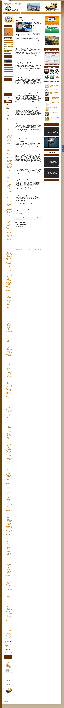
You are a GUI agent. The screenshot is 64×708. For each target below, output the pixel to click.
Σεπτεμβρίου (8, 642)
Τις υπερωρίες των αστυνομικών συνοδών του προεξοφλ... (9, 140)
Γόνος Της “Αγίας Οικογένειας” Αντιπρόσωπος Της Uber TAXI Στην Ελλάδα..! (54, 113)
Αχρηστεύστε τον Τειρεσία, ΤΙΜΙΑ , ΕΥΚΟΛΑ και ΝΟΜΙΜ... (9, 411)
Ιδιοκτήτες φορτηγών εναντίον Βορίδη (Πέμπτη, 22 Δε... (9, 287)
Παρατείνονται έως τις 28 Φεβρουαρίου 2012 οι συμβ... (9, 128)
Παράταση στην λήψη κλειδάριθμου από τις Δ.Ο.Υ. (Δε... (8, 229)
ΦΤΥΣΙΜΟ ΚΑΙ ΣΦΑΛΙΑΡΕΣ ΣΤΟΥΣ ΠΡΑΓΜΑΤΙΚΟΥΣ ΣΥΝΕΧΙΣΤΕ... (9, 356)
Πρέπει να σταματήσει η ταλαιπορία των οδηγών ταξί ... (9, 414)
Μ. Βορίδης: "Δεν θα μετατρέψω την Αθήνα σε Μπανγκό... (9, 372)
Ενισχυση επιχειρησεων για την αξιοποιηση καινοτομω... (9, 132)
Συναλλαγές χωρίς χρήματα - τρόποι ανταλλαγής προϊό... (9, 496)
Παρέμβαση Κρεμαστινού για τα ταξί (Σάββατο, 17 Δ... (9, 402)
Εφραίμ (32, 217)
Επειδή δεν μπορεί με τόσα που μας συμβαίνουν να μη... (9, 535)
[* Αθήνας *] (9, 28)
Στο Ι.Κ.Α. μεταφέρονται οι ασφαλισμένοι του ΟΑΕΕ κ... (9, 633)
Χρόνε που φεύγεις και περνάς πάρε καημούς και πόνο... (9, 124)
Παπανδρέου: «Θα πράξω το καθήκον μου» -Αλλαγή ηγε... (9, 176)
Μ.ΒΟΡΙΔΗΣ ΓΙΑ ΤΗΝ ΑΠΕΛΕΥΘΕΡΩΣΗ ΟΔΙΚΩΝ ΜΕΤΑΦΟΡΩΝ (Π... (9, 296)
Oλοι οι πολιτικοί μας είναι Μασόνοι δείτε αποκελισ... (8, 551)
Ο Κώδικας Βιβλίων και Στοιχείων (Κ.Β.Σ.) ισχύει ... (9, 233)
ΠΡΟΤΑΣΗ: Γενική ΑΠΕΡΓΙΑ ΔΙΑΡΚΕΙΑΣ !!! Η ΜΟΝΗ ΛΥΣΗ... (9, 572)
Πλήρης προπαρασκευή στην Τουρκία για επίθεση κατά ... (9, 204)
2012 (6, 119)
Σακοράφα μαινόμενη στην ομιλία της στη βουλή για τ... (9, 480)
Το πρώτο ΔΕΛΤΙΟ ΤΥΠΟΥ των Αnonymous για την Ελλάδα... (9, 520)
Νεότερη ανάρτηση (19, 249)
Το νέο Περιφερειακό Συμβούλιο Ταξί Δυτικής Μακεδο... (9, 617)
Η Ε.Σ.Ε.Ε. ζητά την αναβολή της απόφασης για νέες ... (9, 225)
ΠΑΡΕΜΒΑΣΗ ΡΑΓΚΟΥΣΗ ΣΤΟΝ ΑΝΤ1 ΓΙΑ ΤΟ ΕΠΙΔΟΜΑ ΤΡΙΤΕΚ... (9, 324)
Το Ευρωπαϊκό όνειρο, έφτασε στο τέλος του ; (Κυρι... (9, 559)
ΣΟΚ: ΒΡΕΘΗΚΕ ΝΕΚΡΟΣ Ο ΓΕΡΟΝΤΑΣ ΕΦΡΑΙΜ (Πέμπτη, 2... (8, 145)
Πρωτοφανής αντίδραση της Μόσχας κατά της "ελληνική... (9, 244)
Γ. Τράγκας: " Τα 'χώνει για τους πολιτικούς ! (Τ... (9, 504)
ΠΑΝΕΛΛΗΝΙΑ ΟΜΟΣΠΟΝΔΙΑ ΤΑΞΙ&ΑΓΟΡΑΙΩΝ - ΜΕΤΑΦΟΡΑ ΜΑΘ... (9, 136)
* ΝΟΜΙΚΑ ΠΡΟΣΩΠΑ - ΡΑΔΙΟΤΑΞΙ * (8, 51)
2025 (6, 104)
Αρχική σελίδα (28, 249)
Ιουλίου (7, 645)
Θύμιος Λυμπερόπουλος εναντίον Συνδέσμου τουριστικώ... (9, 476)
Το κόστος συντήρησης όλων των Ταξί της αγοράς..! (54, 93)
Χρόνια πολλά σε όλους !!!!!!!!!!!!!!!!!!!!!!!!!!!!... (9, 259)
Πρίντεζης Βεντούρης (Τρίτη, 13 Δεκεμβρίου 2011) (8, 500)
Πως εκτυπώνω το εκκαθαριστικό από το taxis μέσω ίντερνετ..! (54, 85)
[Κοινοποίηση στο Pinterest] (20, 219)
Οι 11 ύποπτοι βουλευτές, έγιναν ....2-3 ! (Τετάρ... (9, 164)
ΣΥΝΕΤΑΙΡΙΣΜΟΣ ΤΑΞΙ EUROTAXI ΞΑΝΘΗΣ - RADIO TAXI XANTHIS (8, 667)
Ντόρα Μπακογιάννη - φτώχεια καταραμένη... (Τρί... (9, 328)
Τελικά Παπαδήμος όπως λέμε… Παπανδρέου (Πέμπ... (9, 304)
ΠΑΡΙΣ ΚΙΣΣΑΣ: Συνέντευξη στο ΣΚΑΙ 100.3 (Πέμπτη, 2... (9, 153)
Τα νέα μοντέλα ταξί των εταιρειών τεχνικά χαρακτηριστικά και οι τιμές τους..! (54, 108)
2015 (6, 115)
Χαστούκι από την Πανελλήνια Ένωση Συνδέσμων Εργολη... (9, 516)
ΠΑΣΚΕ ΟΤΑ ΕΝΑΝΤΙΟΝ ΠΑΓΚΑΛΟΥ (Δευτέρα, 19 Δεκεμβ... (8, 382)
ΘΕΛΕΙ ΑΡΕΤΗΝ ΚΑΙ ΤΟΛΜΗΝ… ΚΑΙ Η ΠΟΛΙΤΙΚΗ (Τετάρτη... (9, 625)
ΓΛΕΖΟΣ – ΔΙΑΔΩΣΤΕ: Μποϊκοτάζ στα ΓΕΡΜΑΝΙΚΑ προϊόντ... (9, 434)
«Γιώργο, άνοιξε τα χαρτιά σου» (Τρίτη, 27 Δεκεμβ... (9, 180)
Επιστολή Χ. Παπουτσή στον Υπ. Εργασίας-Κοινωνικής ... (9, 605)
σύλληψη (35, 217)
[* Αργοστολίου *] (9, 34)
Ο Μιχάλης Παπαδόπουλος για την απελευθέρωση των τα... (9, 582)
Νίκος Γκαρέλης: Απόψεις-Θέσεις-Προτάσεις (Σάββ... (9, 263)
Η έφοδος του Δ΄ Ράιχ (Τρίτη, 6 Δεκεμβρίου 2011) (8, 547)
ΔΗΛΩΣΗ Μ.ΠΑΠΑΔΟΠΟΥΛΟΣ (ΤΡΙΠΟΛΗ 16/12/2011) (9, 364)
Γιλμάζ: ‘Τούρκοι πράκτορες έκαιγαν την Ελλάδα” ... (8, 248)
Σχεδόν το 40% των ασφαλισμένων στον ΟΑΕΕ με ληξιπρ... (9, 221)
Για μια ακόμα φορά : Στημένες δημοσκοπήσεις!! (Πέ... (9, 609)
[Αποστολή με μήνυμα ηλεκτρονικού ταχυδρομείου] (16, 219)
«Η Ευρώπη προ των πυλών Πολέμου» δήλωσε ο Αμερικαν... (9, 577)
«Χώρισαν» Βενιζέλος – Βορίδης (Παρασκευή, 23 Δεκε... (9, 279)
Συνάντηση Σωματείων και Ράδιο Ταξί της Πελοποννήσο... (9, 393)
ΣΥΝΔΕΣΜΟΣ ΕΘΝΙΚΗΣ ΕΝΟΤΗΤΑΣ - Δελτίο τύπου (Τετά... (8, 564)
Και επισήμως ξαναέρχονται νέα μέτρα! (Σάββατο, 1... (9, 597)
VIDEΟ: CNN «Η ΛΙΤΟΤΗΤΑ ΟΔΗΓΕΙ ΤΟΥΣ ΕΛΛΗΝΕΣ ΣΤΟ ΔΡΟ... (9, 540)
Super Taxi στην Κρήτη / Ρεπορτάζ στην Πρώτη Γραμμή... (9, 157)
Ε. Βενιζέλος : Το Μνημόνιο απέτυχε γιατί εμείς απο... (8, 507)
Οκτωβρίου (8, 641)
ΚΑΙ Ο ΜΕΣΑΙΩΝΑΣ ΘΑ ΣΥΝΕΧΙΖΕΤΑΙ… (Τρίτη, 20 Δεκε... (9, 332)
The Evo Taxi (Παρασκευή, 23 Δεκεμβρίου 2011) (9, 267)
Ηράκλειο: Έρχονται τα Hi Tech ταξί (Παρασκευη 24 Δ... (9, 271)
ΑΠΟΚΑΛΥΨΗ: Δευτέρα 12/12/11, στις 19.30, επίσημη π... (9, 555)
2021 (6, 107)
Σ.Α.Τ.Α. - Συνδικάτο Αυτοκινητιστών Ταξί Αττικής (9, 679)
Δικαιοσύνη (29, 217)
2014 (6, 116)
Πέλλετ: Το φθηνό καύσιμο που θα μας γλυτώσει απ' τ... (9, 386)
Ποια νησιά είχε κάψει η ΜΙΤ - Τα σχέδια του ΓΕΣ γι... (9, 240)
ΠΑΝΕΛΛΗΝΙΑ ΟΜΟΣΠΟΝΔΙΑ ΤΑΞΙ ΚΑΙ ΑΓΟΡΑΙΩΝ (9, 684)
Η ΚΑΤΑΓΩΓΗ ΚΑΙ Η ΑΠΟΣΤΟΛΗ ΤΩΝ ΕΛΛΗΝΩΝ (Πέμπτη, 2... (9, 301)
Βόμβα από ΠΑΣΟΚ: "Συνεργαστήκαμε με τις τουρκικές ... (9, 217)
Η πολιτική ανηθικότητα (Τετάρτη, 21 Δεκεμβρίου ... (8, 308)
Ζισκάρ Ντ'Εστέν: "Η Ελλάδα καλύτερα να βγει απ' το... (9, 613)
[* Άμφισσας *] (9, 33)
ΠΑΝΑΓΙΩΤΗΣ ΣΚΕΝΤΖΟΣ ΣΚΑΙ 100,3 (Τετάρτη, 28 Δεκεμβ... (9, 161)
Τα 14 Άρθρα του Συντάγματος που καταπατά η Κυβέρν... (9, 390)
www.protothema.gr (19, 213)
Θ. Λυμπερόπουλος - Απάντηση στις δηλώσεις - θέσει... (9, 484)
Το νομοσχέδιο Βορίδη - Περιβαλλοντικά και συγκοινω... (9, 430)
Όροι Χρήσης (6, 701)
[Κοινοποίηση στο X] (18, 219)
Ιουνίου (7, 646)
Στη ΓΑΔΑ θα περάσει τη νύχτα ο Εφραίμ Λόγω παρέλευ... (9, 184)
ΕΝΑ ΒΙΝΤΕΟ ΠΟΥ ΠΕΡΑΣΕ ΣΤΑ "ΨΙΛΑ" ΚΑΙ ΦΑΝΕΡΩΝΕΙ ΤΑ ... (9, 460)
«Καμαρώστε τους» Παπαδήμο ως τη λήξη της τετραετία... (9, 531)
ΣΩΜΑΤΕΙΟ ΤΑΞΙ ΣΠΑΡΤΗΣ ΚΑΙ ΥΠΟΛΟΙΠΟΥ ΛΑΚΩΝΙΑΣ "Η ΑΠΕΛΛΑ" (8, 663)
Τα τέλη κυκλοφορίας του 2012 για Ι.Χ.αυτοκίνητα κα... (9, 590)
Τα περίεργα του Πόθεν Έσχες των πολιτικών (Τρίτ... (9, 344)
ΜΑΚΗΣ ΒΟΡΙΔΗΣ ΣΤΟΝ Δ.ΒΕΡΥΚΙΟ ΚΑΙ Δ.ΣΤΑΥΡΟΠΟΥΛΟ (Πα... (9, 439)
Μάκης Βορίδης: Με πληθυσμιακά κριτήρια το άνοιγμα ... (9, 488)
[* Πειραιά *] (9, 29)
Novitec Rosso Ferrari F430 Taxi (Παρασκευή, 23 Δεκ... (9, 275)
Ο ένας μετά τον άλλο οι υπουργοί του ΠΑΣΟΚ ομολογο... (9, 336)
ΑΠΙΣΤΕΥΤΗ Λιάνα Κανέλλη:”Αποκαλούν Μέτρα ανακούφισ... (9, 312)
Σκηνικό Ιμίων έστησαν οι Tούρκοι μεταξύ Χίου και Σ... (9, 196)
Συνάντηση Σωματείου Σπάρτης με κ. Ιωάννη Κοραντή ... (9, 407)
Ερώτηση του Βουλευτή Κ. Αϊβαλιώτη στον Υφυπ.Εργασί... (9, 422)
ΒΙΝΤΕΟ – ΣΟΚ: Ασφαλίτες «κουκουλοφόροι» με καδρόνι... (9, 629)
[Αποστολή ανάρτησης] (37, 217)
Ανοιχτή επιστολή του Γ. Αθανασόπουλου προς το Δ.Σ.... (9, 256)
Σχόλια (7, 652)
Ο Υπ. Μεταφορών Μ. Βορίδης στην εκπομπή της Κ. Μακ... (9, 468)
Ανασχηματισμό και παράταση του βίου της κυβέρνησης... (9, 448)
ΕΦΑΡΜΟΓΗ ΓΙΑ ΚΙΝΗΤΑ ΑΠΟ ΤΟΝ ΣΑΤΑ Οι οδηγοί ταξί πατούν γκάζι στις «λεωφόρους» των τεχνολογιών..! (54, 119)
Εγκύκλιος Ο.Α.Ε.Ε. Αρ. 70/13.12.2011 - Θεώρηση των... (9, 472)
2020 (6, 108)
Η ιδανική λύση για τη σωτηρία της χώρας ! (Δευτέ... (9, 352)
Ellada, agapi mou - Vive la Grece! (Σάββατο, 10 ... (9, 594)
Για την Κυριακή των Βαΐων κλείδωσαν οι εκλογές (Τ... (8, 200)
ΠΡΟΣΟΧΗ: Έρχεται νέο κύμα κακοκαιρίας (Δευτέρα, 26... (9, 208)
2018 (6, 111)
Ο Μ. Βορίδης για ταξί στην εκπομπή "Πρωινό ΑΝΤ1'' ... (9, 188)
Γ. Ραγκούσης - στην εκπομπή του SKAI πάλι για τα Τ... (9, 492)
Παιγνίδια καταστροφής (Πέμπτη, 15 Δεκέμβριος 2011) (9, 452)
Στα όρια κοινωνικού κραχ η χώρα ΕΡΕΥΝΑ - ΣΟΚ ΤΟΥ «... (9, 621)
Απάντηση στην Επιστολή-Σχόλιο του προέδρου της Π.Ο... (9, 637)
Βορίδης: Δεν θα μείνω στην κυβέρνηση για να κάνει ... (9, 283)
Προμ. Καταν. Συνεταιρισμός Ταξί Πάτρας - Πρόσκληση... (9, 426)
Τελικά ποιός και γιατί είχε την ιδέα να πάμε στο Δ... (9, 316)
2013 (6, 118)
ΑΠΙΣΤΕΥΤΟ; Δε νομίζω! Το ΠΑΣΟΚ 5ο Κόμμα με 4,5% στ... (9, 398)
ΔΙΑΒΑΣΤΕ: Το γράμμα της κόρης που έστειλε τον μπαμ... (8, 377)
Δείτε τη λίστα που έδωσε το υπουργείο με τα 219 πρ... (9, 511)
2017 (6, 112)
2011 (6, 120)
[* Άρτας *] (9, 35)
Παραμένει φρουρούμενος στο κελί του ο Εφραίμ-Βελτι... (9, 252)
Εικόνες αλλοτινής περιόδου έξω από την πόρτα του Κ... (9, 455)
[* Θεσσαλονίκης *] (9, 30)
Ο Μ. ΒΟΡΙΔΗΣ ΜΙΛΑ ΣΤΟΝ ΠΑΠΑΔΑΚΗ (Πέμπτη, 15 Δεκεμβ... (8, 444)
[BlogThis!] (17, 219)
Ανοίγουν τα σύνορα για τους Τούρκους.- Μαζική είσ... (9, 418)
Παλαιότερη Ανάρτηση (37, 249)
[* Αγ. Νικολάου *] (9, 31)
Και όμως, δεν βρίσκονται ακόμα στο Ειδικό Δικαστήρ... (9, 340)
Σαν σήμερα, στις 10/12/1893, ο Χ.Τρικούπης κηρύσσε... (9, 586)
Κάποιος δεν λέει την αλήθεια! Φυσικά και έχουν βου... (9, 319)
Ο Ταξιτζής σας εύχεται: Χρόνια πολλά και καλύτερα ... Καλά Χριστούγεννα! (54, 98)
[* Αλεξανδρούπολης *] (9, 32)
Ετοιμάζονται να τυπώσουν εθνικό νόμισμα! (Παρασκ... (9, 601)
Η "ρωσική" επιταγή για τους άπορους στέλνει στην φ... (9, 236)
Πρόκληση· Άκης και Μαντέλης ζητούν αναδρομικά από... (8, 568)
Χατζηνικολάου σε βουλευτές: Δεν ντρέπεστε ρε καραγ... (9, 527)
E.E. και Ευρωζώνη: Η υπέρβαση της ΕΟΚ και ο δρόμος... (9, 149)
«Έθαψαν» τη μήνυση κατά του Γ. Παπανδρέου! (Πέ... (9, 464)
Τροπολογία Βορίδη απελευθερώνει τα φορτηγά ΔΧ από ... (9, 360)
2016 (6, 114)
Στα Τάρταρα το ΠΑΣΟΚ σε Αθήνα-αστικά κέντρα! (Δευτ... (9, 192)
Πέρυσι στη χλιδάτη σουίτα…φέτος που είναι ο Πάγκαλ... (9, 167)
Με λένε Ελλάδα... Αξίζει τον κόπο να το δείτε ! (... (9, 543)
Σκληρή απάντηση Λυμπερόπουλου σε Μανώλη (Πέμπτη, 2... (9, 291)
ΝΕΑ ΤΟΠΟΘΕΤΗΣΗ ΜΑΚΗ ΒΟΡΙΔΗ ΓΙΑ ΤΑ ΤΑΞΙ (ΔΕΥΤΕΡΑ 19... (9, 369)
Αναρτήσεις (7, 650)
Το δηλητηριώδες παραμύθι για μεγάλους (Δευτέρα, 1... (9, 524)
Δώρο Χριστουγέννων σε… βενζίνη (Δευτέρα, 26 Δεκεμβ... (9, 212)
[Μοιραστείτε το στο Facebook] (19, 219)
